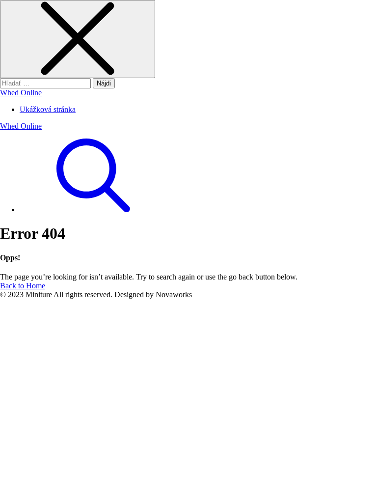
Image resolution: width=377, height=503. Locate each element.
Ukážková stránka (48, 109)
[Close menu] (77, 39)
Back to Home (22, 285)
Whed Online (21, 92)
